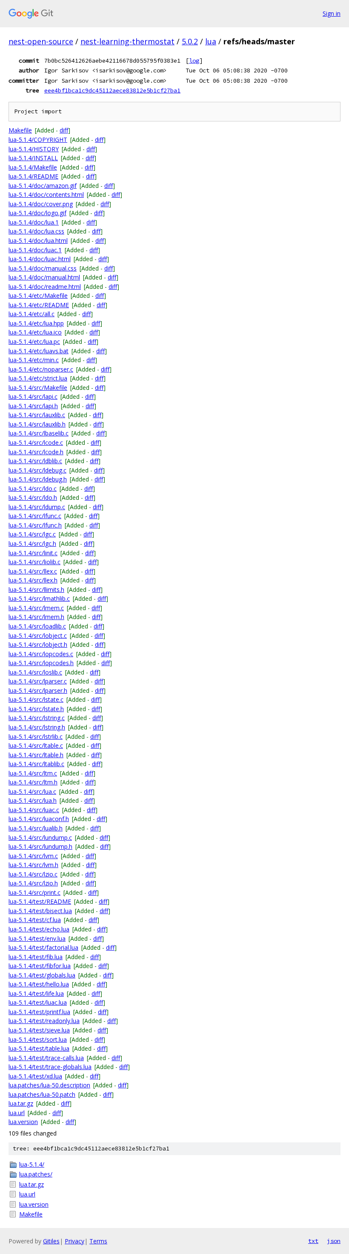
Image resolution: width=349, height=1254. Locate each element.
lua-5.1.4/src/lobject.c (38, 635)
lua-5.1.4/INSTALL (33, 158)
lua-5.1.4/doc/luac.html (40, 259)
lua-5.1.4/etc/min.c (34, 360)
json (333, 1241)
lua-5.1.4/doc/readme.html (45, 287)
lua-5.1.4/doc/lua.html (38, 240)
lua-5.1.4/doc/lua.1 (34, 222)
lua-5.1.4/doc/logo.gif (37, 213)
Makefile (20, 130)
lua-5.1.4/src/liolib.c (34, 562)
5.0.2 (190, 41)
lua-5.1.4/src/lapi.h (33, 406)
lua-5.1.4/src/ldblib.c (35, 461)
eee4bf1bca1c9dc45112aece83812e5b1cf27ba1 (112, 90)
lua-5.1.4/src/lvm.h (33, 865)
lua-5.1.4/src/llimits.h (36, 589)
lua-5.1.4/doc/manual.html (44, 277)
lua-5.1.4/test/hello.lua (39, 984)
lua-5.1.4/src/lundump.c (40, 837)
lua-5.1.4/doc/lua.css (36, 231)
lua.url (17, 1113)
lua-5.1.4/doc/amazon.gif (43, 186)
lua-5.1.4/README (33, 176)
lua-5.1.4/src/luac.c (34, 810)
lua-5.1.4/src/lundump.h (40, 846)
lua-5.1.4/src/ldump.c (37, 507)
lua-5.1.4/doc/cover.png (41, 204)
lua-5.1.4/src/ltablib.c (36, 764)
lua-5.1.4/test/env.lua (37, 938)
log (194, 60)
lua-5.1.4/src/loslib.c (35, 672)
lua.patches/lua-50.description (49, 1085)
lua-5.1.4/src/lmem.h (36, 617)
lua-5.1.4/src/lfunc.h (35, 525)
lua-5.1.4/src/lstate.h (36, 709)
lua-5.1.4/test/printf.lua (39, 1012)
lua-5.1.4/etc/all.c (31, 314)
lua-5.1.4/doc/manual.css (43, 268)
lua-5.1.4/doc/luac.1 (35, 250)
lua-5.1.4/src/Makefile (38, 387)
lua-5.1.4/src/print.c (34, 892)
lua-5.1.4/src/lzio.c (33, 874)
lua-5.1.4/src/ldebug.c (37, 470)
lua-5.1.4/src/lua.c (32, 791)
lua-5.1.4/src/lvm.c (33, 856)
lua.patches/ (35, 1174)
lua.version (23, 1122)
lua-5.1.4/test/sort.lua (38, 1039)
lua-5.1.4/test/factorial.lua (43, 947)
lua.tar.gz (21, 1103)
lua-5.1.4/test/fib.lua (36, 957)
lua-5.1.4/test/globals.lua (42, 975)
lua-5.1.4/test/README (40, 901)
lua (210, 41)
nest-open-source (41, 41)
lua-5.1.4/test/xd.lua (35, 1076)
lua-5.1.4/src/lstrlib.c (36, 736)
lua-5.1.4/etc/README (39, 305)
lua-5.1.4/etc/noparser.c (41, 369)
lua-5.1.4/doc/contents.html (46, 194)
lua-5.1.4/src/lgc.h (32, 543)
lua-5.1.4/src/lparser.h (38, 690)
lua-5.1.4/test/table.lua (39, 1048)
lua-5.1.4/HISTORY (34, 149)
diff (64, 130)
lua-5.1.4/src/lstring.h (37, 727)
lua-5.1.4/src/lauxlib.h (37, 424)
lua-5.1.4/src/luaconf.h (39, 819)
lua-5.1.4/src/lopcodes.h (41, 663)
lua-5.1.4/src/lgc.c (32, 534)
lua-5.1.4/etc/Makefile (38, 295)
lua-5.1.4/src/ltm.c (33, 773)
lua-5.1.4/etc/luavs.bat (39, 351)
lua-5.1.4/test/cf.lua (35, 920)
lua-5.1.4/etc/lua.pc (34, 341)
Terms (98, 1241)
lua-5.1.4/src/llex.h (33, 580)
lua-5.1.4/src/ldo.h (33, 497)
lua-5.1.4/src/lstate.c (36, 699)
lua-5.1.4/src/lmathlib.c (39, 598)
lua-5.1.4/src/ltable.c (36, 745)
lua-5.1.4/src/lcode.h (36, 452)
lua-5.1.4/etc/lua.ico (35, 332)
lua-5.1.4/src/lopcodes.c (41, 654)
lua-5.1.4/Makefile (33, 167)
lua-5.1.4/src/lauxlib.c (37, 415)
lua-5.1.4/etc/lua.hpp (36, 323)
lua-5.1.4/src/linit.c (33, 553)
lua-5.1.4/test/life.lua (36, 993)
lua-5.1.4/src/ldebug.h (38, 479)
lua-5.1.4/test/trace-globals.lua (50, 1067)
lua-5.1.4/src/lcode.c (36, 442)
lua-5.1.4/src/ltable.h (36, 755)
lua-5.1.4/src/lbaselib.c (39, 433)
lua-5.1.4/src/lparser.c (38, 681)
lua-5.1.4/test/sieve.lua (39, 1030)
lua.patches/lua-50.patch (42, 1094)
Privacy (74, 1241)
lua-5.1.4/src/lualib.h (36, 828)
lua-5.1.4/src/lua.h (33, 800)
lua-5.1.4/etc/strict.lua (38, 378)
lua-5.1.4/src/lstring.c (37, 718)
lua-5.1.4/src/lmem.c (36, 608)
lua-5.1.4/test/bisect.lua (40, 911)
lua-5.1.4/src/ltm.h (33, 782)
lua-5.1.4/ (31, 1164)
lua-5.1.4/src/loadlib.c (37, 626)
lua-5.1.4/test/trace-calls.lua (46, 1058)
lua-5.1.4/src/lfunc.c (35, 516)
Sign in (331, 13)
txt (313, 1241)
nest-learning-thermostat (127, 41)
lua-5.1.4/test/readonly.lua (44, 1021)
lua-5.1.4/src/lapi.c (33, 396)
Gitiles (51, 1241)
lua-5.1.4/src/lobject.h (38, 644)
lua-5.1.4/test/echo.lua (39, 929)
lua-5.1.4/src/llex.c (33, 571)
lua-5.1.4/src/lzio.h (33, 883)
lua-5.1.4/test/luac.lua (38, 1002)
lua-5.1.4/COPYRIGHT (38, 139)
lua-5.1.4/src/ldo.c (33, 488)
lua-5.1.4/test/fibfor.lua (40, 966)
